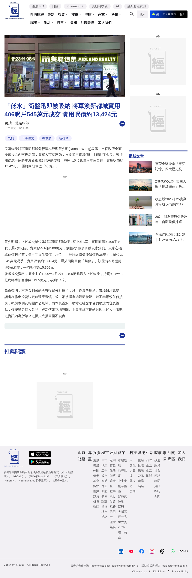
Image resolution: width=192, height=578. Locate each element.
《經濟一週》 (59, 480)
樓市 (74, 14)
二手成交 (10, 128)
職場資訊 (141, 473)
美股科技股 (100, 6)
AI (117, 6)
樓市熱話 (104, 514)
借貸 (113, 501)
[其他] (122, 123)
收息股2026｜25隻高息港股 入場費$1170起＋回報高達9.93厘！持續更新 (171, 202)
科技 (114, 14)
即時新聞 (157, 494)
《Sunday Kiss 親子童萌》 (33, 480)
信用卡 (113, 514)
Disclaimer (159, 571)
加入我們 (105, 22)
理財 (88, 14)
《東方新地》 (61, 476)
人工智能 (133, 463)
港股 (96, 460)
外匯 (96, 470)
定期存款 (113, 463)
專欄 (73, 22)
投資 (61, 14)
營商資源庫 (122, 499)
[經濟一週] (14, 10)
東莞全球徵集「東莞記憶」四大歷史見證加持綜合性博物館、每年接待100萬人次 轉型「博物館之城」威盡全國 (170, 167)
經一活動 (122, 535)
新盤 (104, 491)
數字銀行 (113, 494)
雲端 (133, 491)
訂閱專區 (87, 22)
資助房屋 (104, 483)
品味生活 (149, 463)
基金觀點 (96, 483)
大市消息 (104, 463)
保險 (113, 470)
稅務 (113, 506)
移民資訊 (157, 483)
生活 (47, 22)
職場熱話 (141, 483)
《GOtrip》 (18, 476)
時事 (60, 22)
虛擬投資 (96, 494)
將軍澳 (47, 138)
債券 (96, 475)
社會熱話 (157, 473)
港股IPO (38, 6)
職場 (33, 22)
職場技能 (141, 463)
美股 (96, 465)
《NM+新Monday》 (38, 476)
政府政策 (157, 463)
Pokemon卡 (75, 6)
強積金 (113, 483)
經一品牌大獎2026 (122, 522)
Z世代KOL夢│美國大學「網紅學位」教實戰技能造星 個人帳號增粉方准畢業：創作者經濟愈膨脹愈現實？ (170, 185)
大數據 (133, 473)
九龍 (11, 138)
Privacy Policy (180, 571)
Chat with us (139, 571)
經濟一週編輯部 (17, 123)
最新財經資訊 (136, 6)
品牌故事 (122, 473)
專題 (51, 14)
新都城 (64, 138)
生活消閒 (149, 473)
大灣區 (122, 511)
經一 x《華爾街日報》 (171, 14)
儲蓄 (113, 475)
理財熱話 (113, 524)
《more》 (9, 480)
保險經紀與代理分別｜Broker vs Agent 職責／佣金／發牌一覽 (171, 237)
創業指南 (122, 488)
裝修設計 (104, 499)
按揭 (104, 506)
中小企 (122, 480)
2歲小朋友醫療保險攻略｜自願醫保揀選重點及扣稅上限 (171, 220)
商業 (101, 14)
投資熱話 (96, 504)
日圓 (55, 6)
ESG (121, 506)
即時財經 (37, 14)
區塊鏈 (133, 483)
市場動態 (122, 463)
